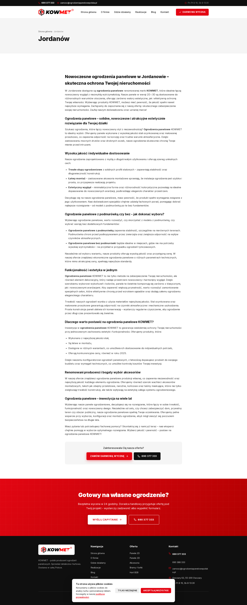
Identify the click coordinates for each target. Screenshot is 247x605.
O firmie (105, 12)
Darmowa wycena (194, 12)
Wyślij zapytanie (105, 519)
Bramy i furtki (136, 567)
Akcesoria (134, 563)
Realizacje (141, 12)
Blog (153, 12)
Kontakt (165, 12)
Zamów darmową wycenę (107, 456)
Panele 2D (135, 553)
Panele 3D (135, 558)
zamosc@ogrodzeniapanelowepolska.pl (78, 3)
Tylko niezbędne (127, 590)
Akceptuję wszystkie (156, 590)
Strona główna (88, 12)
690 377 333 (149, 456)
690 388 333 (178, 562)
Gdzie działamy (122, 12)
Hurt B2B (134, 572)
